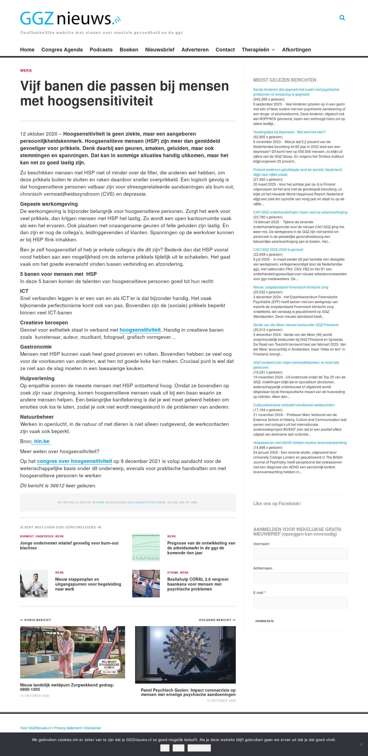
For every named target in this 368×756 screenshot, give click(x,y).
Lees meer (199, 748)
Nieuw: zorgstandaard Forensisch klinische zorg (290, 286)
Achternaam (262, 567)
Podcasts (101, 49)
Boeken (129, 49)
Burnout (27, 536)
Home (27, 49)
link (194, 502)
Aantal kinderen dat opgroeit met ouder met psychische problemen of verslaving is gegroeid (296, 92)
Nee (178, 748)
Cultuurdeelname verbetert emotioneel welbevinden (294, 404)
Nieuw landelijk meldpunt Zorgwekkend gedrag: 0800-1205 (67, 687)
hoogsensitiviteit (140, 329)
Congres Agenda (62, 49)
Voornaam (261, 543)
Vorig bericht (37, 620)
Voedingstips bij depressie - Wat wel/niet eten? (289, 131)
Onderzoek (45, 536)
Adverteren (195, 49)
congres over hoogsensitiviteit (74, 460)
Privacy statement (68, 727)
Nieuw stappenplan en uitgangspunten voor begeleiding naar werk (88, 583)
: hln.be (41, 441)
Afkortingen (296, 49)
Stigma (172, 573)
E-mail (259, 592)
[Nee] (361, 744)
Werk (26, 70)
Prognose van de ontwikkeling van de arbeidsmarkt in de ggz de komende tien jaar (201, 547)
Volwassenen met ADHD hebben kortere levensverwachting (300, 442)
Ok (164, 748)
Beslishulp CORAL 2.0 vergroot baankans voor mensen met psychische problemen (198, 583)
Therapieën (255, 49)
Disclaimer (93, 727)
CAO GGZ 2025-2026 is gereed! (278, 249)
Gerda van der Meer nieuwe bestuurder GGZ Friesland (295, 324)
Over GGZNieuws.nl (35, 727)
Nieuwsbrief (160, 49)
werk (161, 502)
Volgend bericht (216, 620)
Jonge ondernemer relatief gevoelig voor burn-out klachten (69, 545)
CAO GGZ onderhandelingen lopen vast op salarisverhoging (300, 211)
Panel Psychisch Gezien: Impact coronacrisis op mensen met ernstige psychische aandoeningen (188, 692)
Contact (225, 49)
